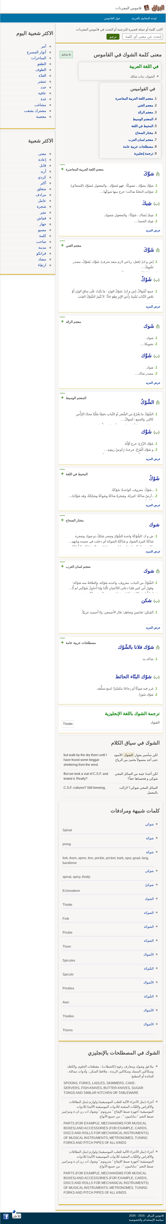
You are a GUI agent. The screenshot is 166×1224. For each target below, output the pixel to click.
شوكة (150, 838)
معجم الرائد (145, 112)
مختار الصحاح (144, 133)
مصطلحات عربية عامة (138, 146)
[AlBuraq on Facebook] (6, 1218)
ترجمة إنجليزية (143, 153)
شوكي (149, 824)
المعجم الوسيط (143, 119)
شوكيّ (149, 885)
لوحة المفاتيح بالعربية (144, 18)
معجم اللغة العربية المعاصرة (134, 98)
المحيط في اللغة (142, 126)
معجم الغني (145, 105)
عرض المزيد (153, 230)
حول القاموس (112, 18)
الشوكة (149, 912)
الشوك (149, 899)
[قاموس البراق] (154, 8)
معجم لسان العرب (140, 139)
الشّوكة (149, 968)
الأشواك (148, 954)
